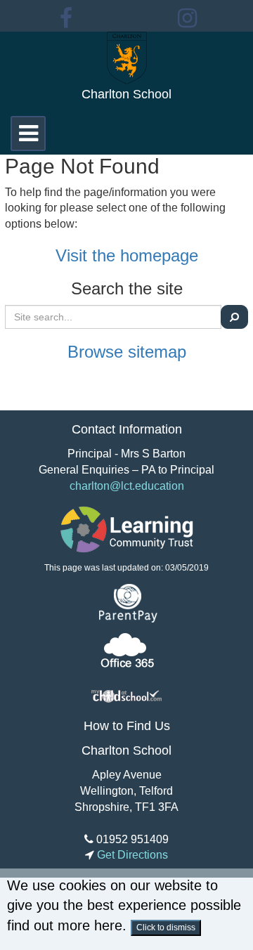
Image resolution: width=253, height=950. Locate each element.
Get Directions (131, 855)
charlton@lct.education (127, 486)
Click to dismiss (165, 927)
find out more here (64, 925)
